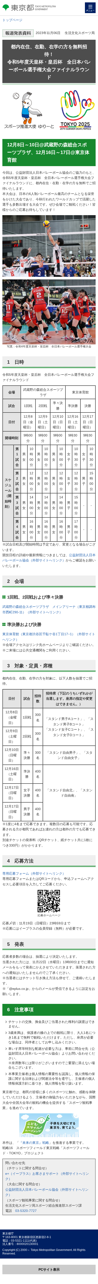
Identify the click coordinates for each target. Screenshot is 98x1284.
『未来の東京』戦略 (34, 1143)
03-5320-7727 (26, 1211)
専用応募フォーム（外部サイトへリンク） (34, 873)
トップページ (12, 20)
